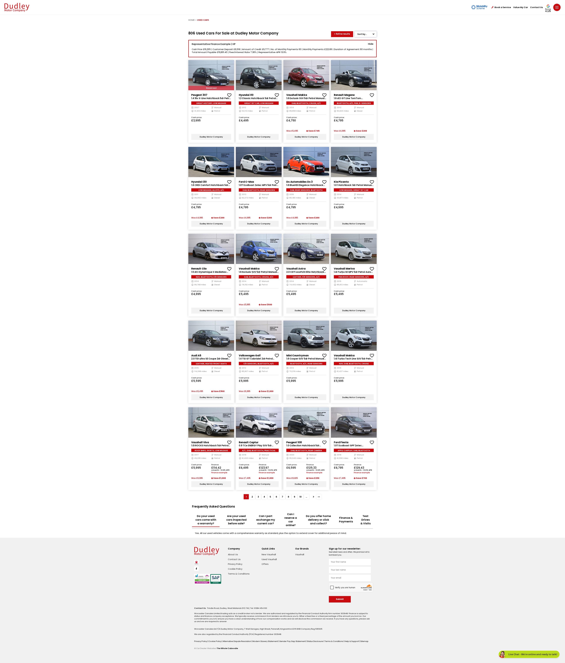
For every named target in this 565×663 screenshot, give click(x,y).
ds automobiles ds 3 (299, 182)
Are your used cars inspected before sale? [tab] (236, 519)
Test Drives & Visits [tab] (365, 519)
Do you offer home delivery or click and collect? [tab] (318, 519)
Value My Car (520, 7)
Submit (340, 599)
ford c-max (246, 182)
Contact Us (536, 7)
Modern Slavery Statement (265, 641)
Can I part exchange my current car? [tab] (265, 519)
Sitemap (364, 641)
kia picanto (341, 182)
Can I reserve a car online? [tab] (290, 519)
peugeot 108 (294, 442)
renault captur (249, 442)
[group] (211, 75)
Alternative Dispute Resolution (237, 641)
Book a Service (503, 7)
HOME (191, 20)
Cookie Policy (235, 568)
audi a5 (196, 355)
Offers (265, 564)
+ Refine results (342, 34)
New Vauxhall (269, 554)
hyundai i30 (199, 182)
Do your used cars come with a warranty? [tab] (205, 519)
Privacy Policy (235, 564)
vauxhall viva (200, 442)
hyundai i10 (246, 95)
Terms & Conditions (239, 573)
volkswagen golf (250, 355)
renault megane (344, 95)
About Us (233, 554)
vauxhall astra (296, 268)
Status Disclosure (315, 641)
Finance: (215, 465)
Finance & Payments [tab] (346, 519)
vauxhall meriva (344, 268)
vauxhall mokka (296, 95)
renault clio (199, 268)
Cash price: (196, 117)
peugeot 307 (199, 95)
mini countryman (297, 355)
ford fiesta (341, 442)
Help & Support (352, 641)
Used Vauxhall (269, 559)
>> (319, 496)
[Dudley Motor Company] (16, 7)
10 (300, 496)
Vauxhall (299, 554)
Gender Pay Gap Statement (292, 641)
